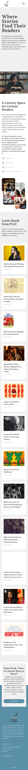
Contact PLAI (14, 701)
